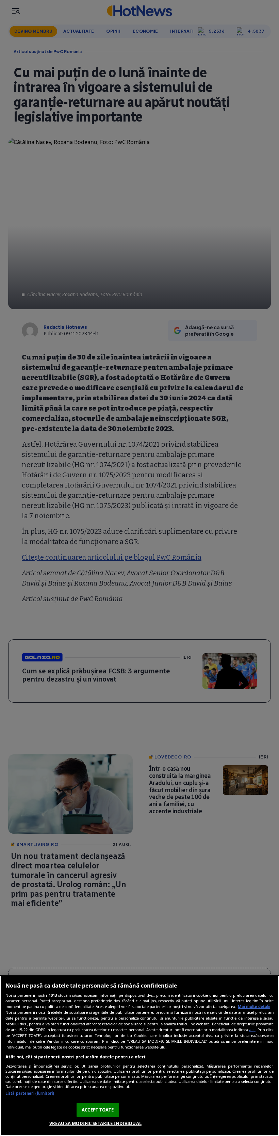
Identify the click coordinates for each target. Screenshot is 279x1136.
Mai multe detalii (254, 1006)
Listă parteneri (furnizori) (29, 1093)
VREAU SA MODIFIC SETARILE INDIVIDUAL (95, 1123)
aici (252, 1030)
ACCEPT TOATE (98, 1110)
